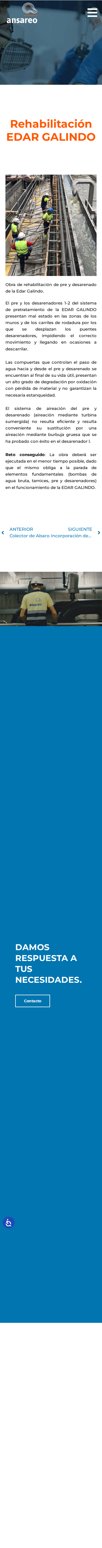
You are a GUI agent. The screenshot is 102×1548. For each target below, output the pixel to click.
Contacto (32, 1000)
